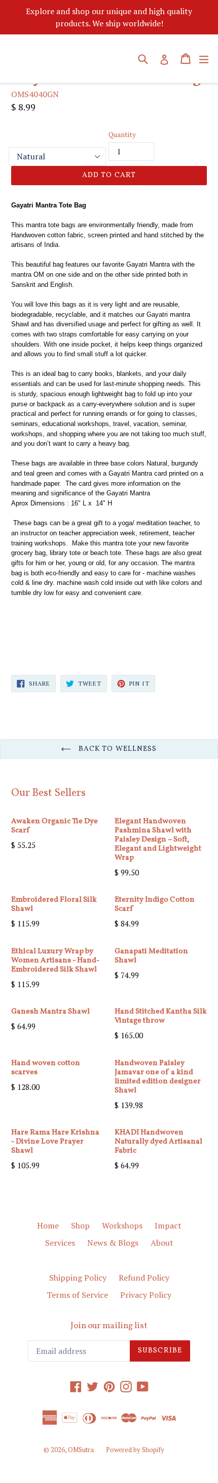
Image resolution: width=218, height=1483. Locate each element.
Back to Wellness (116, 749)
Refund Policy (144, 1277)
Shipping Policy (77, 1277)
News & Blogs (112, 1242)
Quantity (122, 134)
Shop (80, 1225)
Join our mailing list (109, 1326)
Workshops (122, 1225)
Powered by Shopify (135, 1449)
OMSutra (81, 1449)
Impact (168, 1225)
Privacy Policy (145, 1294)
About (162, 1242)
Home (48, 1225)
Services (60, 1242)
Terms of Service (77, 1294)
